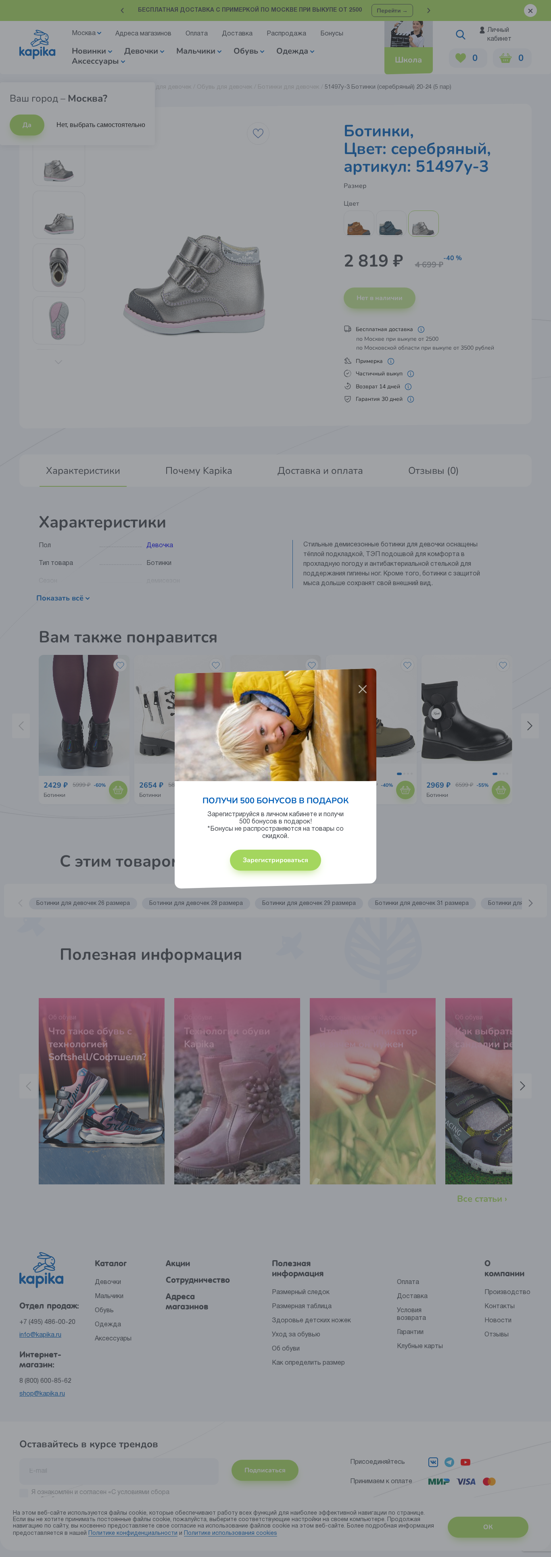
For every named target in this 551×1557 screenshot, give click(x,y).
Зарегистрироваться (275, 860)
